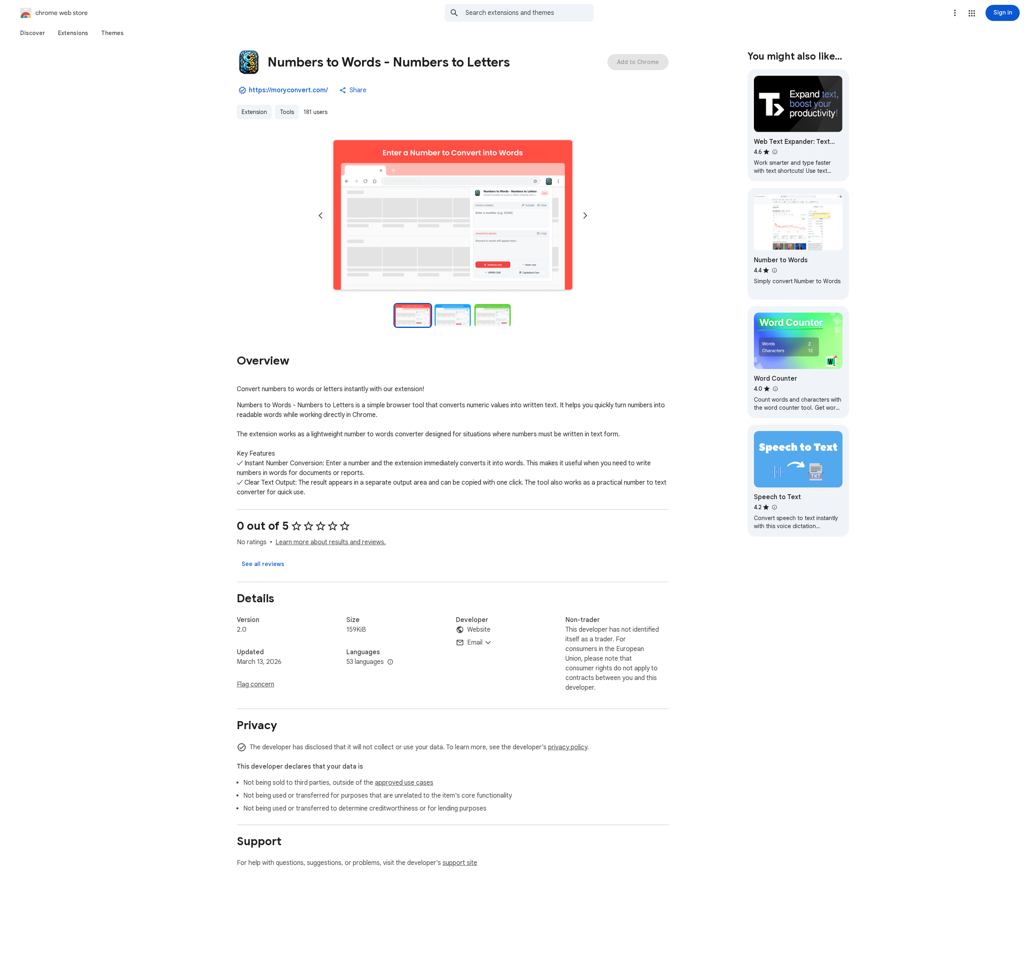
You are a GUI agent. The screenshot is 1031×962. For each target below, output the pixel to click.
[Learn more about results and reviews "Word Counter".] (775, 388)
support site (460, 863)
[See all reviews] (263, 564)
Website (479, 630)
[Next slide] (585, 215)
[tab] (33, 33)
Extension (254, 112)
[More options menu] (955, 13)
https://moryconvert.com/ (288, 90)
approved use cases (404, 783)
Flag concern (255, 684)
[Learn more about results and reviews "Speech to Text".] (774, 507)
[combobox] (530, 13)
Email (474, 643)
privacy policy (567, 747)
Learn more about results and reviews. (330, 542)
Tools (287, 112)
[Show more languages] (390, 662)
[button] (972, 13)
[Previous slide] (321, 215)
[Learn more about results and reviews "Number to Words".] (774, 270)
